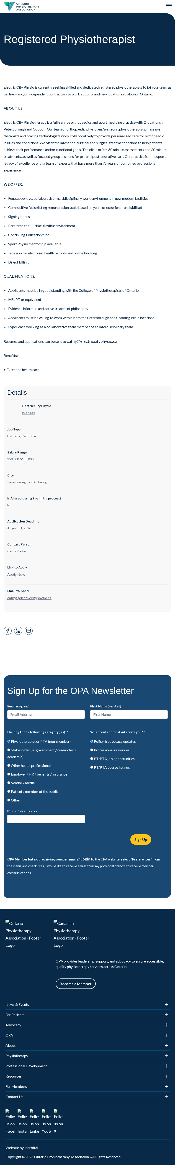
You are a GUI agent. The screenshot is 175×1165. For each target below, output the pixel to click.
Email (18, 706)
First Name (105, 706)
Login (85, 858)
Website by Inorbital (21, 1147)
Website (28, 413)
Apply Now (16, 574)
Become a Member (76, 983)
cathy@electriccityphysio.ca (92, 341)
